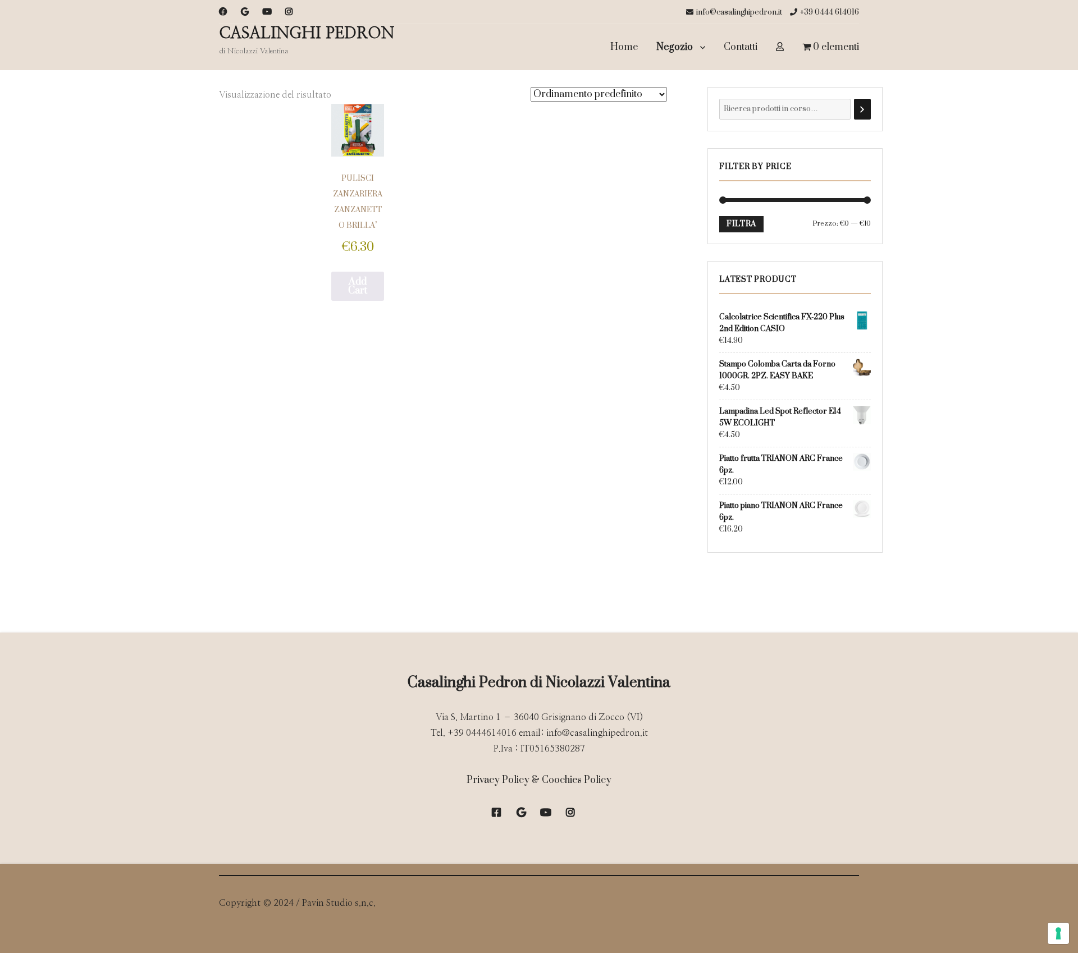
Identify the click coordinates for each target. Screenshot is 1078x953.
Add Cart (357, 286)
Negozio (674, 47)
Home (624, 47)
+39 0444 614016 (829, 12)
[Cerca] (862, 109)
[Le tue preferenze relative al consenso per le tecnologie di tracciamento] (1058, 933)
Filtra (741, 224)
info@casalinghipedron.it (739, 12)
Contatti (740, 47)
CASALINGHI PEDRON (306, 34)
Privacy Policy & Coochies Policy (539, 780)
